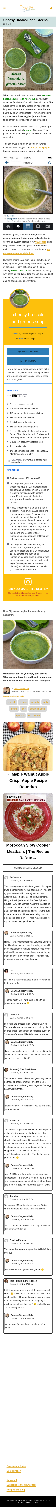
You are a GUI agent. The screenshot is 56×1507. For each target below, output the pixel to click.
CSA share (40, 242)
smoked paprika (37, 709)
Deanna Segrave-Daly (21, 688)
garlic (45, 702)
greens (14, 709)
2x (20, 396)
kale (24, 709)
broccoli (11, 702)
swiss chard (34, 715)
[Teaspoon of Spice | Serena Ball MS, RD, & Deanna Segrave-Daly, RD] (27, 8)
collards (35, 702)
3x (25, 396)
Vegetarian (20, 696)
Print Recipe (30, 351)
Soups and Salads (9, 696)
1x (14, 396)
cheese (23, 702)
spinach (20, 715)
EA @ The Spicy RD (41, 147)
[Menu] (4, 8)
